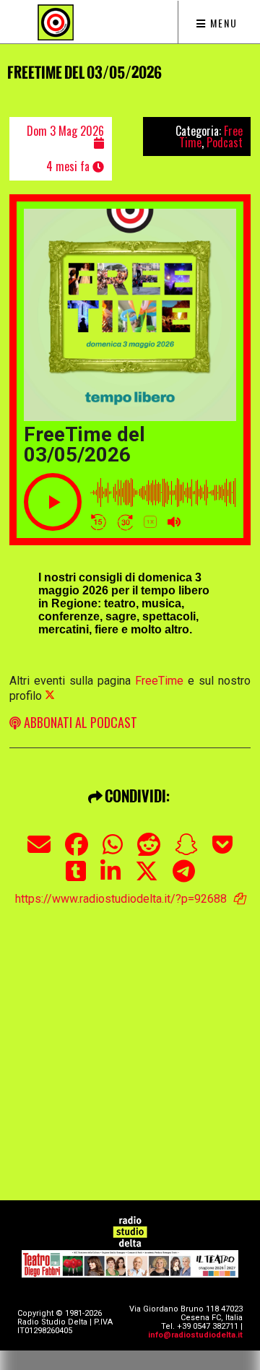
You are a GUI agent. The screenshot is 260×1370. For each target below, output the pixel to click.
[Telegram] (184, 878)
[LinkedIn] (110, 878)
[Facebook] (76, 852)
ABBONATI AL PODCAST (79, 722)
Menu (222, 22)
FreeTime (159, 681)
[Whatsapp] (113, 852)
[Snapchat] (186, 852)
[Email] (39, 852)
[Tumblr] (76, 878)
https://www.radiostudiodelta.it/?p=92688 (121, 899)
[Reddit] (148, 852)
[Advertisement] (130, 1036)
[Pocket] (222, 852)
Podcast (225, 142)
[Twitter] (146, 878)
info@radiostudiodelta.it (195, 1335)
